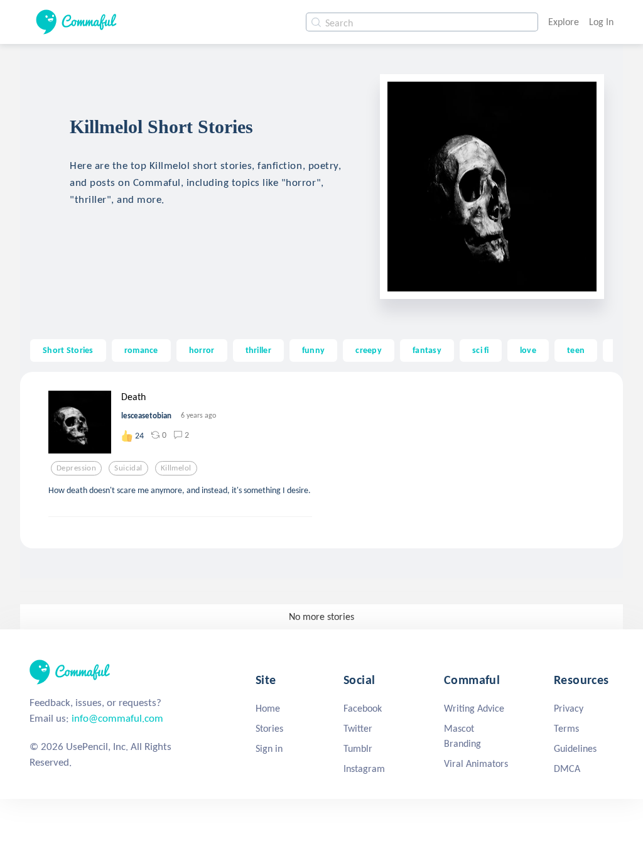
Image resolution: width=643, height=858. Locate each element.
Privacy (568, 708)
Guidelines (575, 748)
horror (202, 350)
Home (268, 708)
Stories (269, 728)
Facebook (362, 708)
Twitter (357, 728)
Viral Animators (476, 763)
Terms (566, 728)
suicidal (128, 468)
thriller (258, 350)
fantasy (427, 350)
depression (76, 468)
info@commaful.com (117, 718)
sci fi (480, 350)
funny (313, 350)
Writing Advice (474, 708)
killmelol (176, 468)
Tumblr (357, 748)
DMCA (567, 768)
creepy (368, 350)
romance (141, 350)
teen (576, 350)
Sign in (269, 748)
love (528, 350)
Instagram (364, 768)
